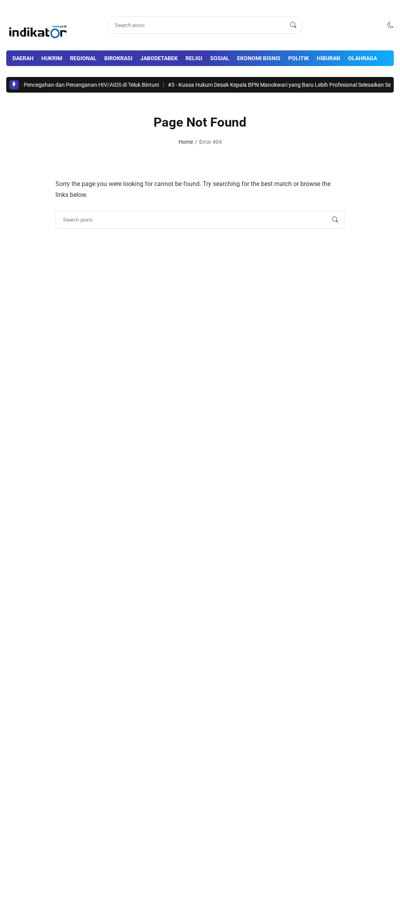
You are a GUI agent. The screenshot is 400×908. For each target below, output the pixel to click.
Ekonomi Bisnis (258, 58)
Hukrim (51, 58)
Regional (83, 58)
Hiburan (328, 58)
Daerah (23, 58)
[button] (391, 25)
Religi (194, 58)
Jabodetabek (159, 58)
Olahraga (362, 58)
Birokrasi (118, 58)
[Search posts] (293, 25)
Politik (298, 58)
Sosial (219, 58)
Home (186, 142)
